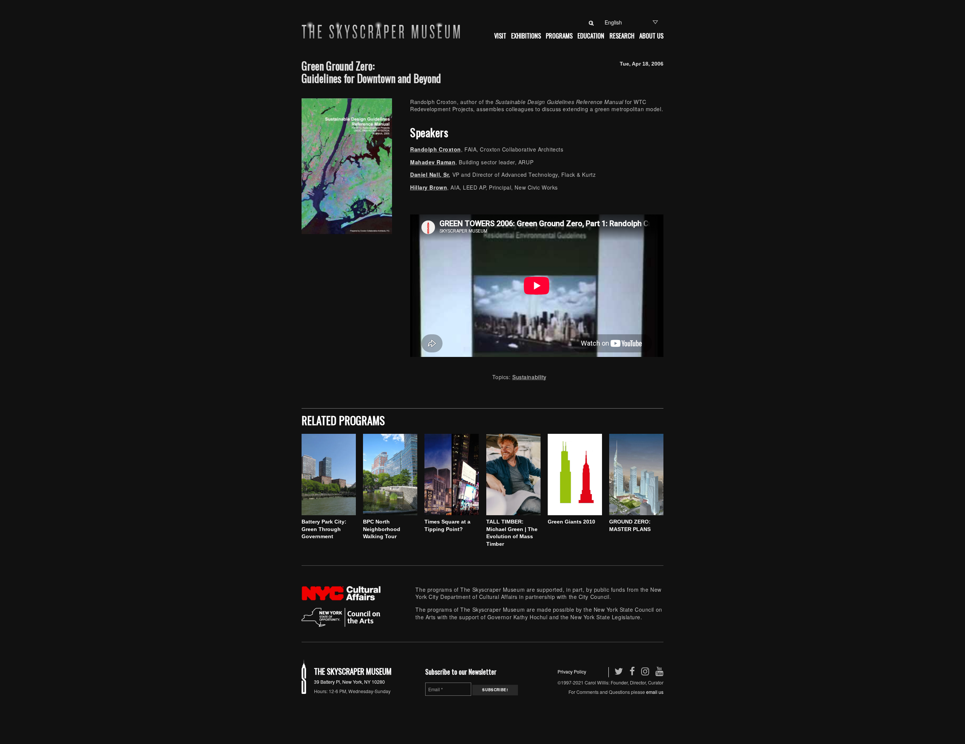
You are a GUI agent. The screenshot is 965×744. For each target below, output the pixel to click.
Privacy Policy (572, 671)
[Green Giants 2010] (575, 474)
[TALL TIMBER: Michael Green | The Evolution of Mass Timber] (513, 474)
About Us (651, 35)
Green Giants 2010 (571, 522)
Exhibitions (526, 35)
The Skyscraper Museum (353, 671)
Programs (559, 35)
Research (622, 35)
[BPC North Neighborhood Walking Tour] (390, 474)
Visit (500, 35)
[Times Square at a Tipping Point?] (451, 474)
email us (654, 692)
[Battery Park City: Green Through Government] (329, 474)
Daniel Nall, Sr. (430, 174)
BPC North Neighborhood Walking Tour (381, 529)
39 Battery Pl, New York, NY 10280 (349, 681)
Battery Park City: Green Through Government (324, 529)
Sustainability (529, 377)
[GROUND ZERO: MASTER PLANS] (636, 474)
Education (590, 35)
